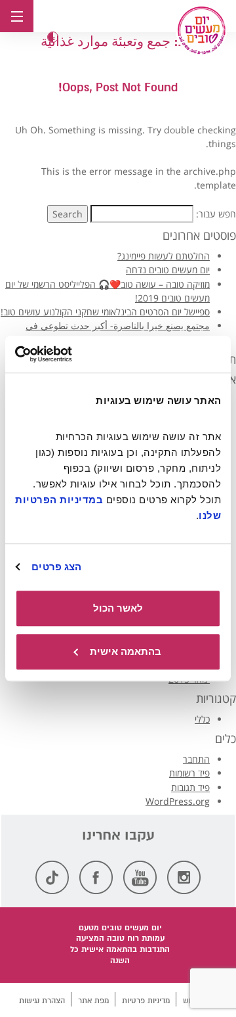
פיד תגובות (190, 787)
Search (67, 214)
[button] (52, 37)
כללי (202, 719)
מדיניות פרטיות (146, 1000)
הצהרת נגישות (42, 1000)
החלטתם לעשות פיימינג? (163, 256)
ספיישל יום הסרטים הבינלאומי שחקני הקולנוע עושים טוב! (105, 311)
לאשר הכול (118, 608)
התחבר (196, 759)
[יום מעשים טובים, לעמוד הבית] (201, 30)
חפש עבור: (216, 214)
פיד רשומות (189, 773)
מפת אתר (93, 1000)
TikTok (52, 877)
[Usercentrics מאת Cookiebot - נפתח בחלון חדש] (69, 354)
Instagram (184, 877)
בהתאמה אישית (125, 651)
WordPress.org (178, 801)
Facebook (96, 877)
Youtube (140, 877)
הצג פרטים (56, 566)
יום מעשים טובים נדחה (168, 269)
